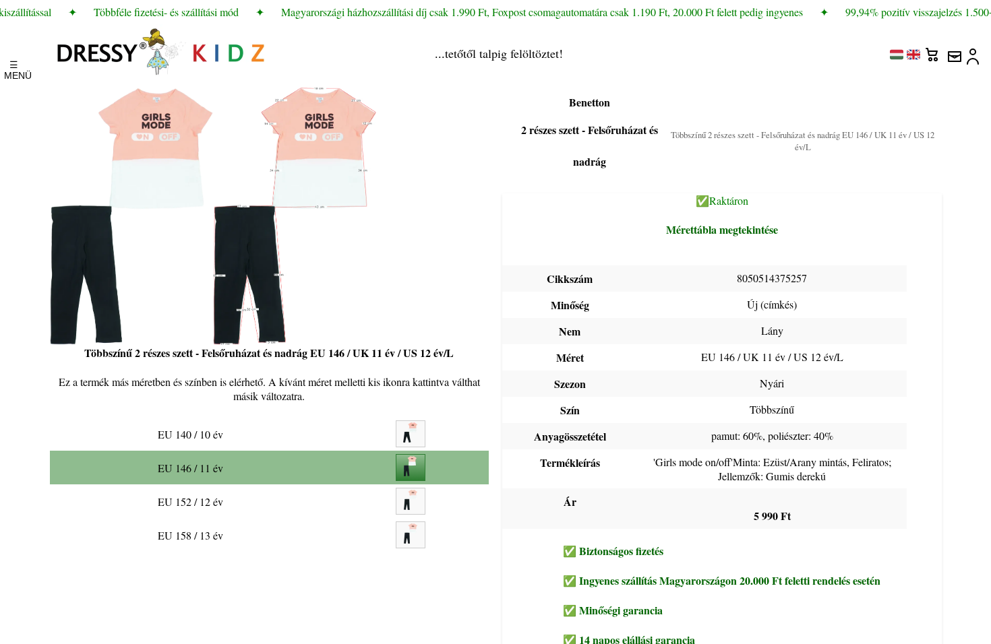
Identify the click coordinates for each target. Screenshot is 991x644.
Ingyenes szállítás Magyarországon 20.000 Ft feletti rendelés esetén (729, 580)
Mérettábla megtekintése (722, 229)
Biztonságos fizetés (621, 550)
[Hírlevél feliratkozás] (954, 51)
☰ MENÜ (14, 66)
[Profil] (974, 51)
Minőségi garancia (621, 610)
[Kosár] (934, 51)
